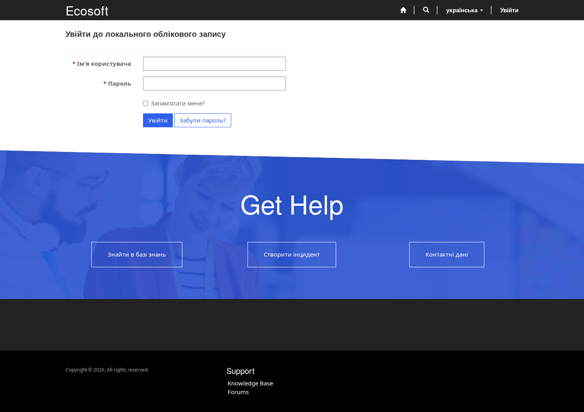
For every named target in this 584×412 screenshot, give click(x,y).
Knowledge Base (250, 383)
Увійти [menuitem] (509, 10)
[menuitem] (403, 10)
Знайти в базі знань (137, 255)
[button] (426, 10)
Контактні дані (446, 255)
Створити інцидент (292, 255)
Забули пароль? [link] (203, 120)
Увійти (158, 120)
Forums (238, 392)
